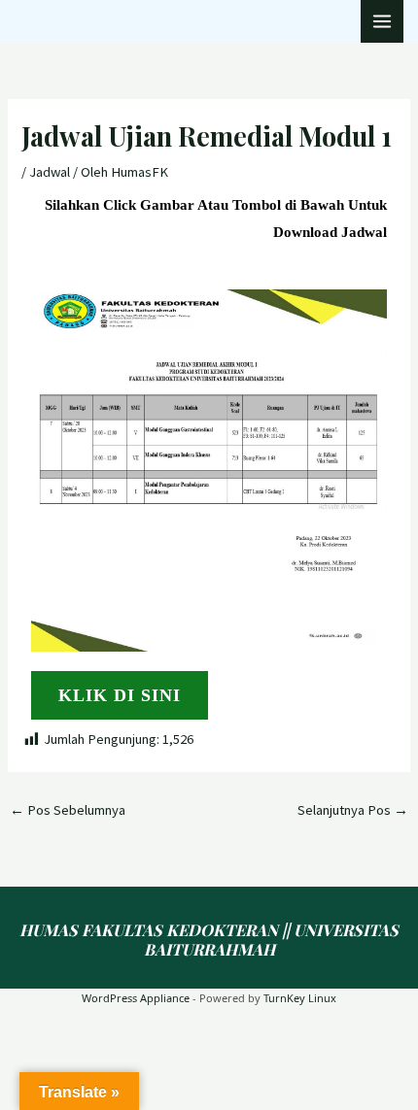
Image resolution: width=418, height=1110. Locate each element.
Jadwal (49, 172)
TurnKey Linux (299, 998)
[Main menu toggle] (382, 21)
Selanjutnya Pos (352, 810)
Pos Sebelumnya (67, 810)
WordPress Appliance (136, 998)
